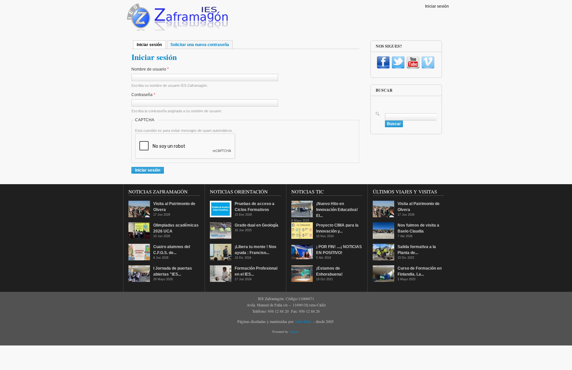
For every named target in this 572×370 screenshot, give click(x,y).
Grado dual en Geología (256, 225)
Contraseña (143, 94)
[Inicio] (176, 18)
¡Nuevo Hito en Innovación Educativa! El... (337, 209)
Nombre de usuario (150, 69)
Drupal (294, 331)
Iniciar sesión (437, 6)
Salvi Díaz (303, 321)
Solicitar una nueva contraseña (199, 44)
